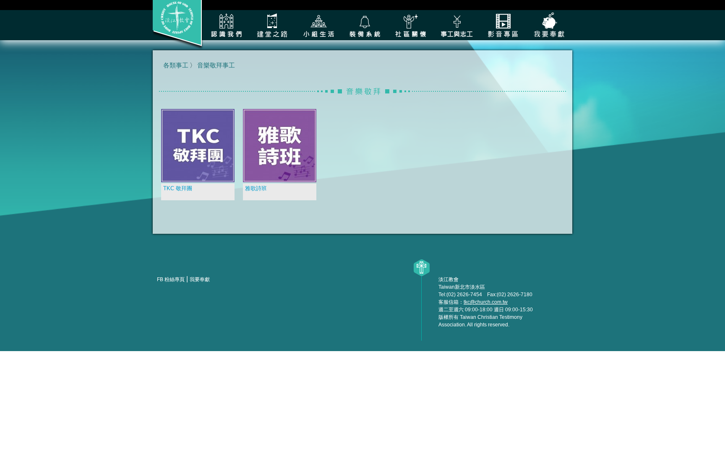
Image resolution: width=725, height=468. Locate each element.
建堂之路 (272, 25)
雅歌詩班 (256, 188)
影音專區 (503, 25)
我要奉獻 (549, 25)
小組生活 (318, 25)
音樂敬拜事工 (216, 65)
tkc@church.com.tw (486, 302)
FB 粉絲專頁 (171, 279)
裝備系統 (365, 25)
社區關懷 (411, 25)
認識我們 (226, 25)
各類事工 (457, 25)
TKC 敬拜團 (177, 188)
